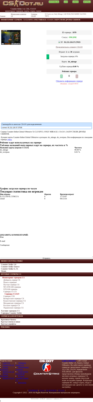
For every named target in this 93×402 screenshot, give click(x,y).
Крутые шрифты (8, 324)
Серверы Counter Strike (11, 313)
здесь (9, 139)
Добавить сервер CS (11, 280)
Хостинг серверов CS (10, 311)
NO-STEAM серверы (12, 287)
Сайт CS (6, 363)
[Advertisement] (18, 344)
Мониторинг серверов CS (13, 278)
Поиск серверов (10, 282)
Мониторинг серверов (22, 368)
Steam (3, 271)
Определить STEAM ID (22, 373)
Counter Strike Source (10, 267)
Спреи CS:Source (4, 368)
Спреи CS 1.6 (8, 365)
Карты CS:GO (8, 378)
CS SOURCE (51, 390)
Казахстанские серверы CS (14, 301)
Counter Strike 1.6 (8, 264)
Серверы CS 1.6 (9, 292)
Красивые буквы (8, 320)
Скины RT (87, 2)
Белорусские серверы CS (13, 298)
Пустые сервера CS (11, 285)
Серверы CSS (9, 296)
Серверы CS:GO (12, 294)
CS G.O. (61, 390)
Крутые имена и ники (10, 322)
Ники (66, 2)
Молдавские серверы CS (13, 303)
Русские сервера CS (11, 305)
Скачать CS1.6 (54, 2)
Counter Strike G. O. (9, 269)
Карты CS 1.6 (8, 372)
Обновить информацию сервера (69, 81)
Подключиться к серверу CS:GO (69, 47)
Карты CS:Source (4, 375)
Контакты (22, 383)
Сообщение (5, 245)
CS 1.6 (41, 390)
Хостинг (75, 2)
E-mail (2, 241)
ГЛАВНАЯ (33, 390)
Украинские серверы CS (13, 308)
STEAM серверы (10, 289)
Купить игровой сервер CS (22, 378)
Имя (2, 237)
